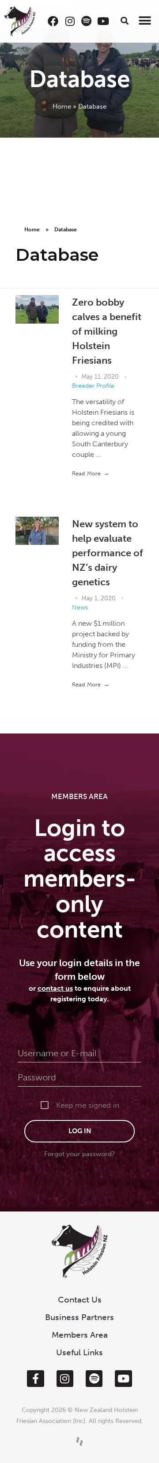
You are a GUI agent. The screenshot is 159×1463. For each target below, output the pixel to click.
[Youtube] (102, 21)
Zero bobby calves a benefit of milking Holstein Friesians (106, 331)
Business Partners (79, 1317)
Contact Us (80, 1300)
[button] (124, 20)
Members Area (80, 1335)
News (80, 607)
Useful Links (79, 1352)
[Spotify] (86, 21)
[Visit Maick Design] (79, 1441)
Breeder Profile (93, 386)
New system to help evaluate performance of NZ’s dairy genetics (107, 553)
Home (62, 106)
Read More (86, 473)
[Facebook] (53, 21)
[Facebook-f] (35, 1378)
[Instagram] (69, 21)
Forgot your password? (79, 1154)
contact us (55, 988)
